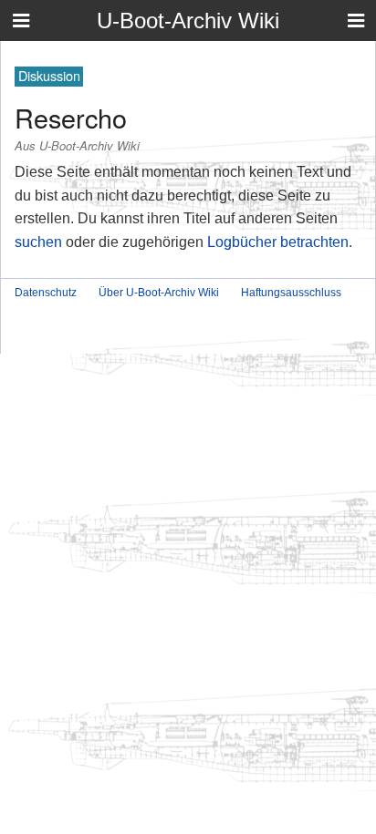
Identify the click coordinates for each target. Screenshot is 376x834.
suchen (38, 242)
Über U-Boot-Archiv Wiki (159, 292)
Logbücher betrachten (278, 242)
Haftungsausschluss (291, 292)
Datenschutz (46, 292)
